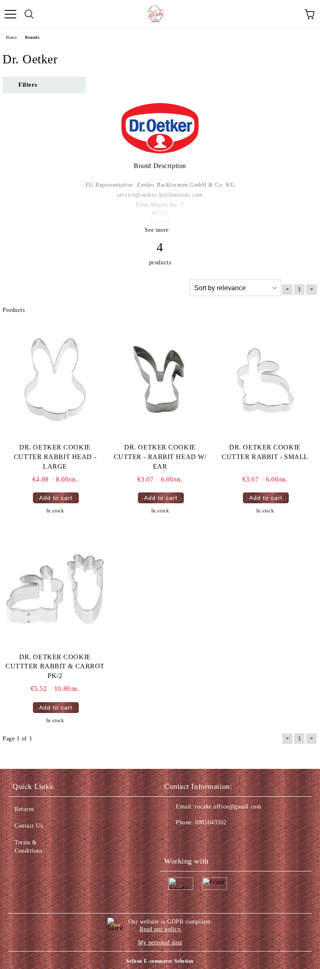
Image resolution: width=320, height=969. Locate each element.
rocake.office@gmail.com (228, 806)
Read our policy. (161, 929)
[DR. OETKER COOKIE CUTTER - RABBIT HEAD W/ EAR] (160, 379)
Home (11, 37)
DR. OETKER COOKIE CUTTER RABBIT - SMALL (265, 452)
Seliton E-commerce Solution (160, 961)
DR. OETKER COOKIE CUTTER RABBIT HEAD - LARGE (55, 457)
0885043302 (211, 822)
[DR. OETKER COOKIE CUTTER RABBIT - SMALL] (265, 379)
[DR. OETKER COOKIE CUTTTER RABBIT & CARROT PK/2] (55, 589)
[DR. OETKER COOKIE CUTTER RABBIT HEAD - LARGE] (55, 379)
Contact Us (29, 826)
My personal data (160, 942)
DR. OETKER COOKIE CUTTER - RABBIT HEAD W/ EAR (160, 457)
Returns (24, 809)
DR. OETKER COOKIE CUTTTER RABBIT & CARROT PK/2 (55, 666)
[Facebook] (175, 839)
